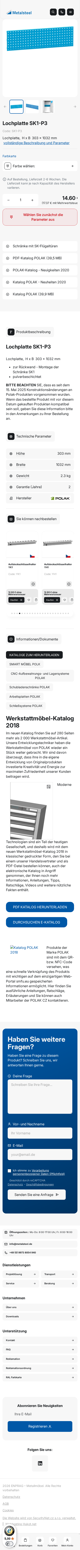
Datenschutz (15, 1184)
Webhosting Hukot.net (20, 1524)
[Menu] (70, 12)
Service (10, 1283)
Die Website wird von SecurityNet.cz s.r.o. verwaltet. (39, 1518)
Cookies (8, 1510)
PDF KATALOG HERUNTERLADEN (40, 907)
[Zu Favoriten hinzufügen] (29, 600)
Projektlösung (14, 1274)
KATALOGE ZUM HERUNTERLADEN (34, 655)
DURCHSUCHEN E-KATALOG (36, 922)
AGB (6, 1503)
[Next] (74, 106)
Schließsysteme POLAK (25, 706)
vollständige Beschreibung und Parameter (36, 143)
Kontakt (10, 1340)
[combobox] (41, 166)
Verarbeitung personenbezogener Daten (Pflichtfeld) (39, 1172)
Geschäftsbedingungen (40, 1184)
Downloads (12, 1316)
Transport (49, 1274)
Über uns (11, 1307)
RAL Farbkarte (14, 1377)
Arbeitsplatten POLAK (24, 696)
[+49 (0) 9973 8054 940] (61, 12)
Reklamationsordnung (18, 1368)
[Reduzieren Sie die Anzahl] (8, 200)
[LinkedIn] (40, 1463)
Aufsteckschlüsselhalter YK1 (22, 566)
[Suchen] (53, 12)
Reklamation (13, 1358)
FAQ (8, 1349)
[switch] (9, 1543)
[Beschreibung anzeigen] (33, 584)
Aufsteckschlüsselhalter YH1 (58, 566)
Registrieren (38, 1426)
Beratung (49, 1283)
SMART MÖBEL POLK (24, 664)
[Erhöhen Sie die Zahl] (32, 200)
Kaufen (14, 600)
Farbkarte (9, 156)
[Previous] (5, 106)
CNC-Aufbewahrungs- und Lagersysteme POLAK (40, 676)
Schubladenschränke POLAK (29, 687)
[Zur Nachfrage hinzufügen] (36, 600)
